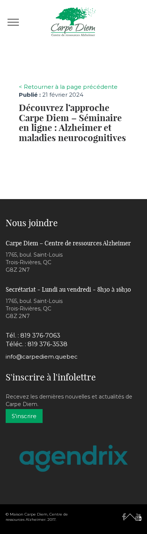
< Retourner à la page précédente (68, 86)
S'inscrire (24, 416)
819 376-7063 (40, 335)
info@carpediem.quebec (42, 356)
